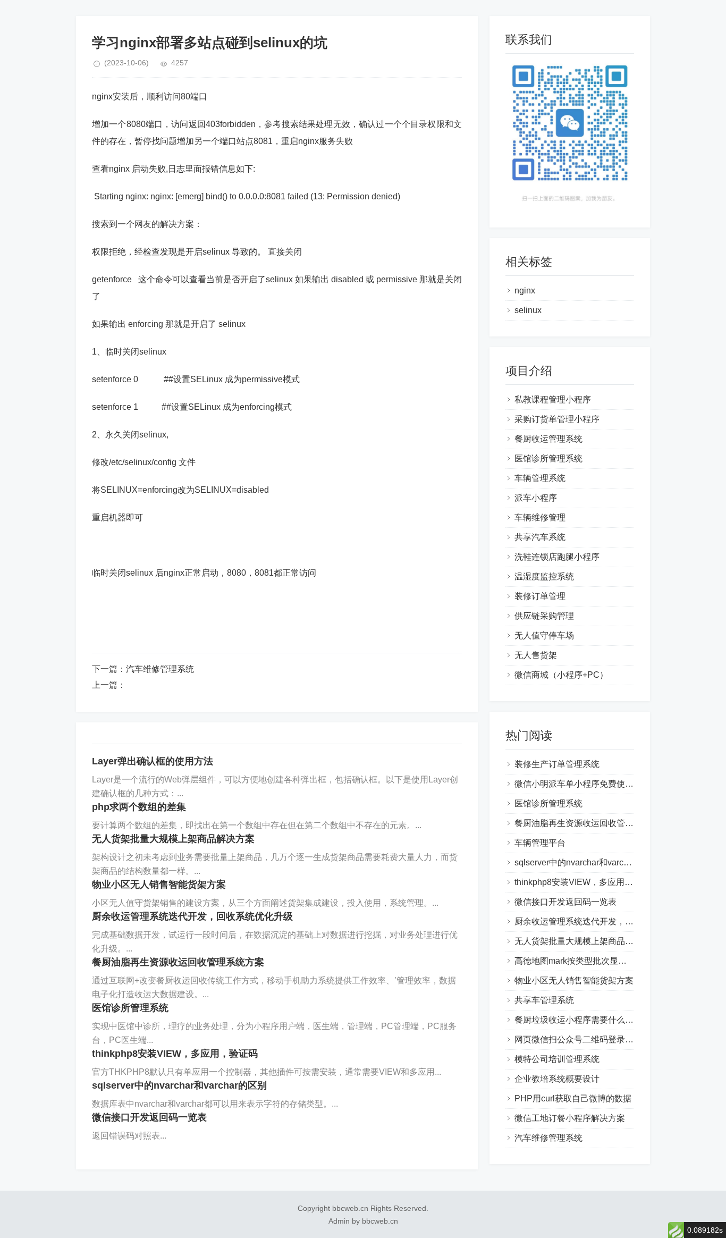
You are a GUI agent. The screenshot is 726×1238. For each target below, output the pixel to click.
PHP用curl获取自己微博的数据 (572, 1098)
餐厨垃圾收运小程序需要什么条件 (578, 1019)
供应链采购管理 (544, 615)
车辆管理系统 (539, 478)
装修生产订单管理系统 (557, 764)
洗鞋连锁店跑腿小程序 (557, 556)
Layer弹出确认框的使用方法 (152, 761)
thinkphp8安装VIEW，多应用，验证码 (175, 1053)
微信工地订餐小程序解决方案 (569, 1118)
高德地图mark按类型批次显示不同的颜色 (591, 960)
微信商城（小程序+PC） (561, 674)
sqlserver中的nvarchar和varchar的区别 (179, 1085)
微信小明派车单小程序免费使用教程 (582, 783)
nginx (524, 290)
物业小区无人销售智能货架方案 (159, 884)
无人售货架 (535, 655)
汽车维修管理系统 (160, 668)
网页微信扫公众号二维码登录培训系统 (586, 1039)
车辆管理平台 (539, 842)
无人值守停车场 (544, 635)
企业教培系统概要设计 (557, 1078)
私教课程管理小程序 (552, 399)
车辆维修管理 (539, 517)
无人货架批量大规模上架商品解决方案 (173, 838)
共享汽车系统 (539, 537)
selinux (528, 310)
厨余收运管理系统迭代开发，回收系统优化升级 (192, 916)
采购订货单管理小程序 (557, 419)
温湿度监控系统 (544, 576)
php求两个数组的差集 (139, 807)
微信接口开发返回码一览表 (149, 1117)
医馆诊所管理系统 (130, 1008)
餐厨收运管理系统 (548, 438)
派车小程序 (535, 497)
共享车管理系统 (544, 1000)
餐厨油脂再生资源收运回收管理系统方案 (178, 962)
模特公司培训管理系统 (557, 1059)
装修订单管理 (539, 596)
